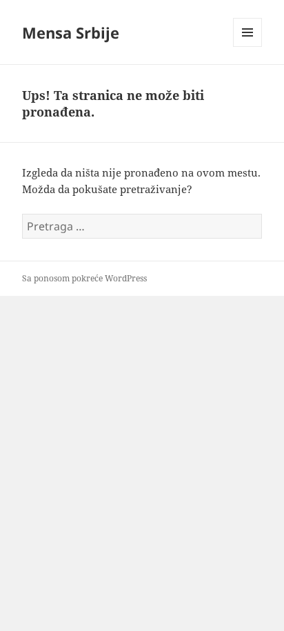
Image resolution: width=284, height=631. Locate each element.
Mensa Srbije (70, 32)
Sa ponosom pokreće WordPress (84, 278)
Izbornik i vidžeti (248, 46)
